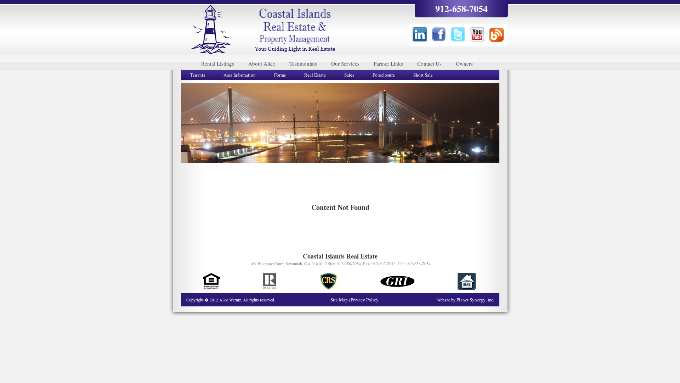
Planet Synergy (471, 299)
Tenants (197, 75)
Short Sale (423, 75)
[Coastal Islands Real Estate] (211, 29)
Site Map (339, 299)
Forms (280, 75)
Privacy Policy (365, 299)
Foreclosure (384, 75)
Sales (349, 75)
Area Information (239, 75)
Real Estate (315, 75)
